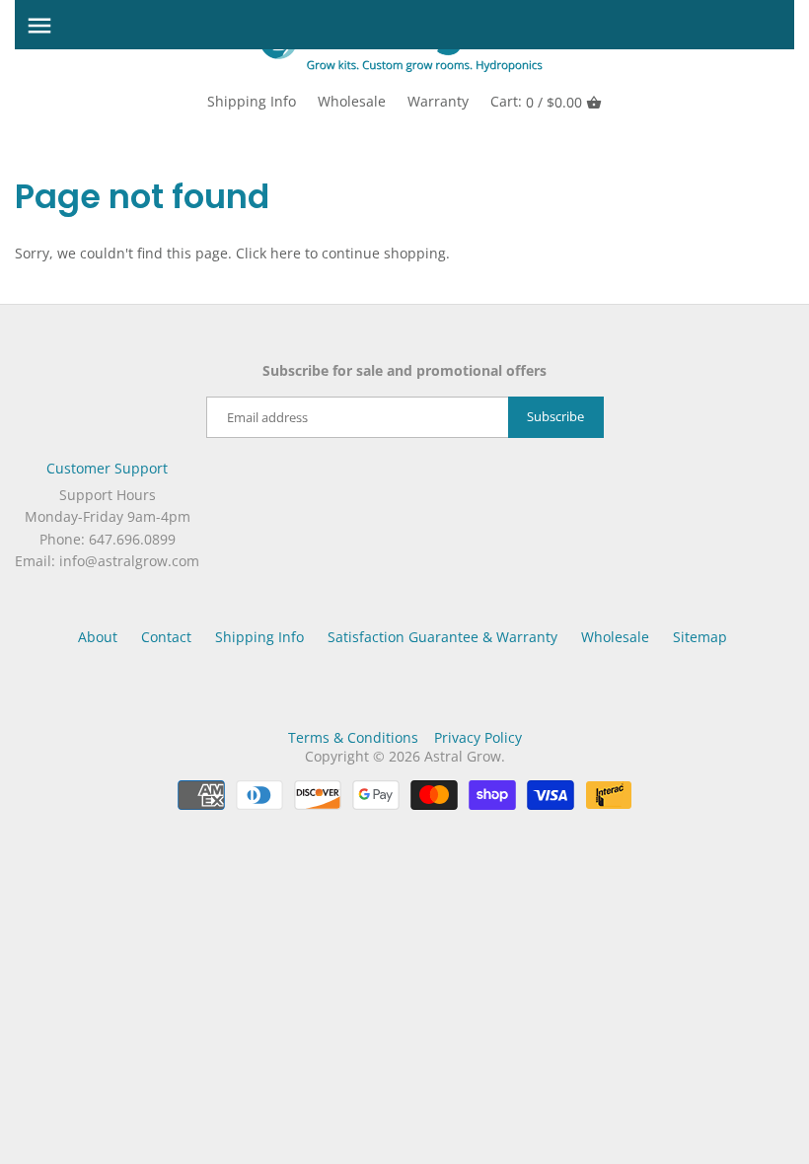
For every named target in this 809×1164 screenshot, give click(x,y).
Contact (166, 636)
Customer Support (107, 468)
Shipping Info (251, 101)
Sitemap (700, 636)
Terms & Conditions (353, 737)
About (97, 636)
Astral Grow (462, 756)
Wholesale (352, 101)
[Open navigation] (39, 25)
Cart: (536, 101)
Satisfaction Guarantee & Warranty (442, 636)
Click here (268, 253)
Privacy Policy (478, 737)
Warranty (438, 101)
